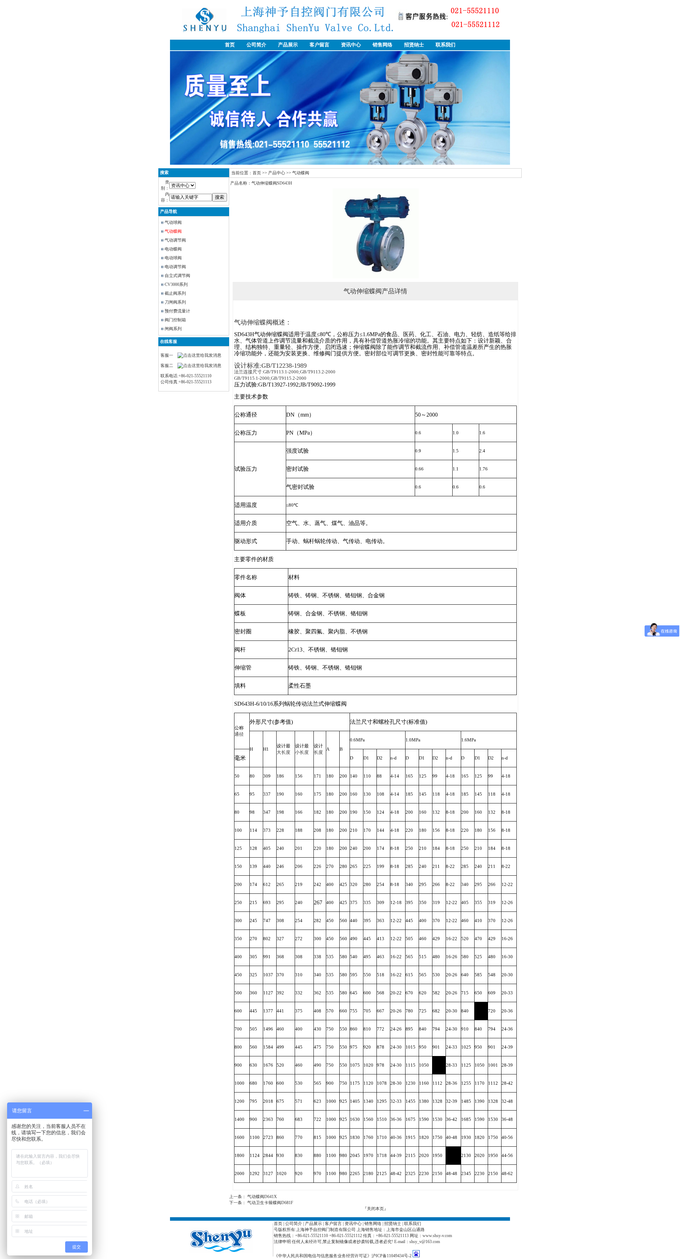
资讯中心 (351, 44)
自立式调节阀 (177, 275)
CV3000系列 (176, 284)
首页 (230, 44)
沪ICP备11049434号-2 (392, 1255)
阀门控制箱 (175, 319)
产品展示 (288, 44)
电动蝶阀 (173, 249)
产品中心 (276, 172)
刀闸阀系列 (175, 302)
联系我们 (445, 44)
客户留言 (319, 44)
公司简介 (256, 44)
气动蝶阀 (173, 231)
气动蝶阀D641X (262, 1196)
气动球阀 (173, 222)
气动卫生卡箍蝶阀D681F (270, 1202)
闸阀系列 (173, 328)
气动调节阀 (175, 240)
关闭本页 (375, 1208)
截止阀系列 (175, 293)
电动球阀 (173, 257)
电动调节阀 (175, 266)
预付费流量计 (177, 311)
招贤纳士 (414, 44)
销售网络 (382, 44)
